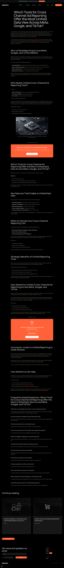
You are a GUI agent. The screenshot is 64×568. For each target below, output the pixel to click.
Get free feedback (41, 1)
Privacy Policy (55, 563)
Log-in (47, 558)
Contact (47, 549)
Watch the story (32, 336)
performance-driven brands (33, 39)
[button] (21, 5)
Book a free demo (19, 313)
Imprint (61, 563)
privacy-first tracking (29, 384)
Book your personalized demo (42, 390)
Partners (47, 551)
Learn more (32, 153)
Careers (47, 553)
